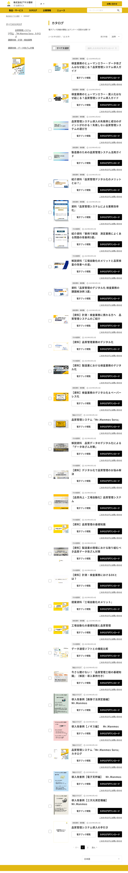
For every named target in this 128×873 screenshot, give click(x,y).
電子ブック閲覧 (84, 77)
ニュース (61, 10)
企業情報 (47, 10)
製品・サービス (16, 10)
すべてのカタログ (14, 24)
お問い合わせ (112, 4)
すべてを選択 (63, 48)
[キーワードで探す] (118, 10)
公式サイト (20, 5)
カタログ (33, 10)
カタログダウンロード (110, 77)
